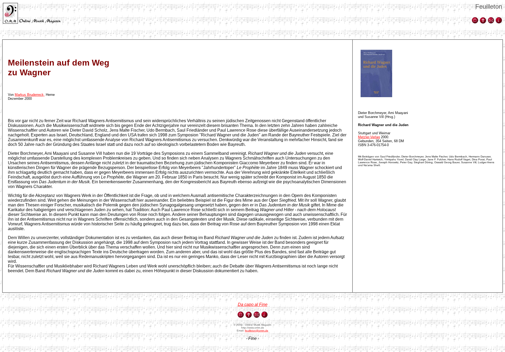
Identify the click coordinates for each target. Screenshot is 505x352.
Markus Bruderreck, (30, 95)
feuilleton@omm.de (256, 330)
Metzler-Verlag (369, 137)
